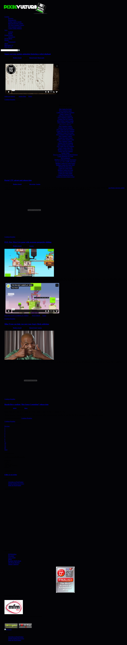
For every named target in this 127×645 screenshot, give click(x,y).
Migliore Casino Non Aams (65, 133)
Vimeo (30, 96)
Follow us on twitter (10, 474)
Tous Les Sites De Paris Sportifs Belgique (65, 154)
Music (6, 43)
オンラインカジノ (65, 124)
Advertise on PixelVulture (15, 482)
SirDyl (14, 408)
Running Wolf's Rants (14, 561)
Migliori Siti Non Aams (65, 166)
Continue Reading (9, 99)
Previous (7, 426)
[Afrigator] (11, 628)
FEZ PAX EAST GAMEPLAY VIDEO (16, 315)
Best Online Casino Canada (65, 121)
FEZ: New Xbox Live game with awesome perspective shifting (27, 242)
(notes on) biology (9, 96)
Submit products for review (16, 483)
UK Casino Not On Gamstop (65, 146)
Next (5, 449)
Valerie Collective (13, 564)
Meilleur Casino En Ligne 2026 (65, 165)
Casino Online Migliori (15, 28)
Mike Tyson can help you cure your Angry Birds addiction (26, 324)
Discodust (11, 556)
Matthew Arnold (17, 58)
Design (6, 40)
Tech (5, 30)
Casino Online (65, 153)
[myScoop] (8, 629)
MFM (10, 559)
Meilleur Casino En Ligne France (65, 163)
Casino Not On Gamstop (65, 128)
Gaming (6, 17)
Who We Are (8, 47)
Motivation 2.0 (8, 45)
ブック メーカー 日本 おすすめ (65, 161)
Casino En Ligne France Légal (65, 177)
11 (5, 444)
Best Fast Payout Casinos (15, 23)
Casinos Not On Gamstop (65, 119)
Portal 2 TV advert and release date (18, 180)
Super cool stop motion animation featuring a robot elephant (27, 54)
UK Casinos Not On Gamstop (65, 129)
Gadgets (10, 32)
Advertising (11, 37)
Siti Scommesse (65, 158)
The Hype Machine (14, 562)
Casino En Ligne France (65, 138)
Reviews (10, 18)
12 (5, 446)
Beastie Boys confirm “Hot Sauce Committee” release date (26, 404)
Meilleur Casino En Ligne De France (65, 160)
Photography (12, 42)
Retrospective (12, 20)
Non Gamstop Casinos (14, 27)
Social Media (8, 38)
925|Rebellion (12, 554)
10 (5, 443)
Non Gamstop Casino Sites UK (65, 134)
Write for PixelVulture (14, 485)
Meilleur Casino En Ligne (65, 149)
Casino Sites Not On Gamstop (65, 112)
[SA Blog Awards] (65, 592)
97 (5, 448)
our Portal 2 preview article (116, 188)
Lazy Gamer (12, 557)
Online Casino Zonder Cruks (65, 139)
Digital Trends (8, 35)
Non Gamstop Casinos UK (65, 122)
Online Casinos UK (65, 114)
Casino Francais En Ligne (65, 175)
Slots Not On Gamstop (65, 116)
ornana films (22, 96)
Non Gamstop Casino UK (65, 117)
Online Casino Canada (14, 22)
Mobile (10, 33)
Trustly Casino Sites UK (65, 148)
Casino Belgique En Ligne (65, 156)
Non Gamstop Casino (65, 111)
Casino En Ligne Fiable (65, 168)
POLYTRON (36, 315)
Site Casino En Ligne (65, 109)
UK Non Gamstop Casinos (16, 25)
